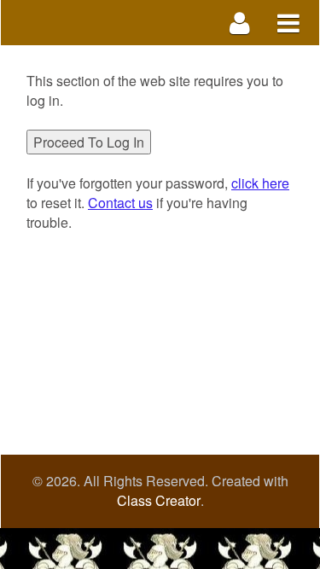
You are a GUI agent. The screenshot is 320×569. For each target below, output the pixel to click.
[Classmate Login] (240, 22)
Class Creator (159, 500)
